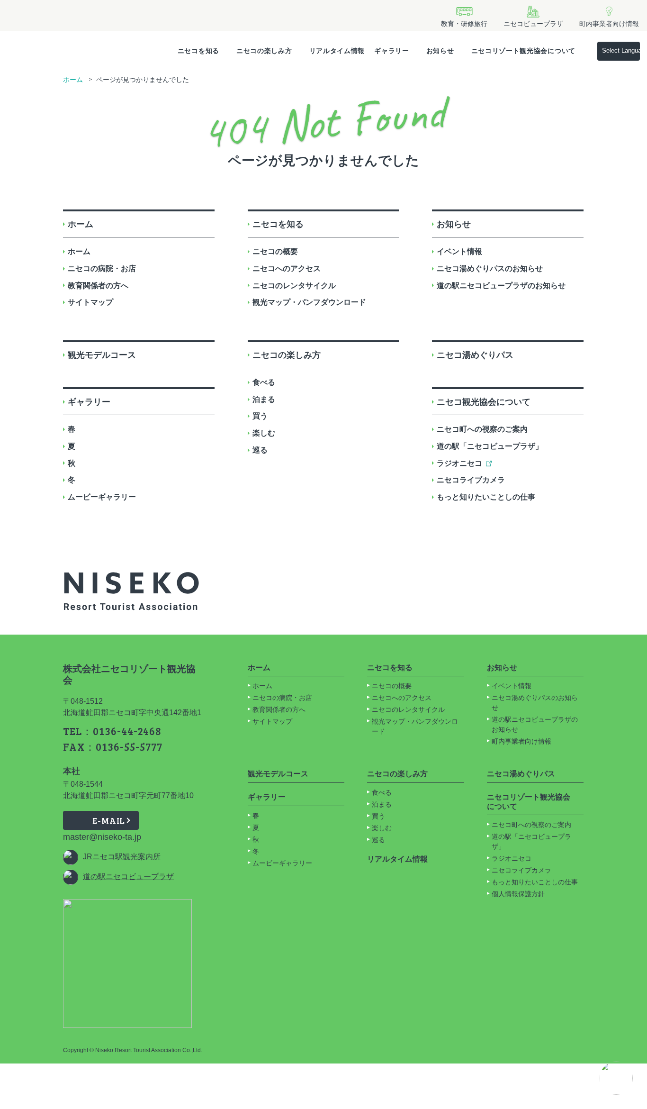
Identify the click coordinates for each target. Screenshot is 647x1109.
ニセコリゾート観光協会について (523, 51)
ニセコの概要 (275, 251)
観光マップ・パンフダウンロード (309, 302)
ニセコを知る (198, 51)
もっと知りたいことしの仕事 (486, 497)
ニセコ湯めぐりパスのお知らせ (490, 268)
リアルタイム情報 (337, 51)
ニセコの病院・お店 (102, 268)
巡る (260, 450)
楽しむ (263, 433)
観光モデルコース (102, 355)
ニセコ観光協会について (483, 402)
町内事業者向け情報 (521, 741)
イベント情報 (459, 251)
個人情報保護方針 (518, 894)
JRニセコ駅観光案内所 (122, 857)
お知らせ (440, 51)
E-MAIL (108, 820)
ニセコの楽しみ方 (264, 51)
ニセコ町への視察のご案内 (482, 429)
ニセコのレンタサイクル (294, 286)
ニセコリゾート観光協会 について (528, 801)
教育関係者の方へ (98, 286)
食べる (263, 382)
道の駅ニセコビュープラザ (128, 877)
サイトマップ (90, 302)
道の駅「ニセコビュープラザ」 (490, 446)
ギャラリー (391, 51)
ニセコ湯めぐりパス (475, 355)
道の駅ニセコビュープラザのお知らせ (501, 286)
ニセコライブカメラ (471, 480)
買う (260, 416)
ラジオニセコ (459, 463)
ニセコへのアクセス (286, 268)
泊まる (263, 399)
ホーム (73, 79)
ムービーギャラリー (102, 497)
